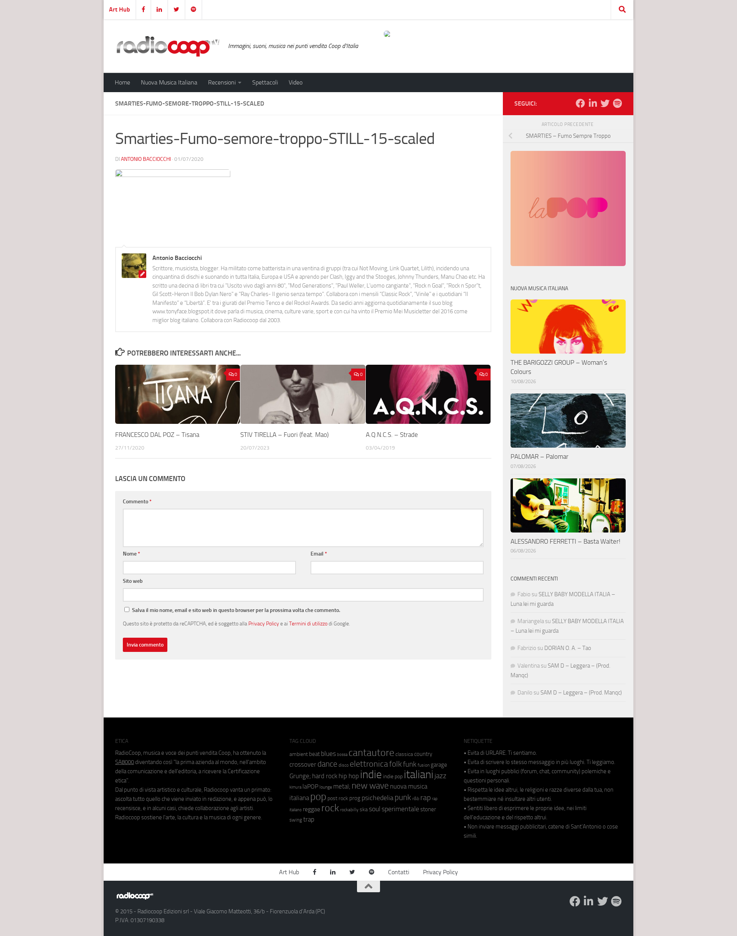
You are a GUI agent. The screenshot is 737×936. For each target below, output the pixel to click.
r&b (415, 798)
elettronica (369, 764)
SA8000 (124, 762)
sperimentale (400, 809)
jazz (440, 776)
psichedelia (377, 798)
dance (327, 764)
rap (425, 797)
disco (344, 765)
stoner (428, 809)
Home (122, 82)
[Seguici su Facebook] (580, 103)
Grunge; (300, 776)
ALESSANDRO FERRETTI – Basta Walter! (565, 541)
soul (374, 809)
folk (395, 764)
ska (364, 809)
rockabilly (349, 809)
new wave (370, 786)
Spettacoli (265, 82)
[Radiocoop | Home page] (167, 46)
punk (403, 797)
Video (295, 82)
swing (295, 820)
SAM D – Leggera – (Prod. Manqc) (581, 692)
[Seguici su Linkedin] (592, 103)
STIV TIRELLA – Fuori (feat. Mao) (285, 434)
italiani (418, 774)
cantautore (371, 753)
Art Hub (119, 9)
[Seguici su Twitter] (605, 103)
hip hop (349, 776)
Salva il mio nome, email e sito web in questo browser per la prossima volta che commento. (236, 610)
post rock (337, 798)
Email (319, 554)
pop (318, 796)
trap (308, 819)
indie (371, 774)
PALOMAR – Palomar (539, 456)
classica (404, 754)
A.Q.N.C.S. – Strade (392, 434)
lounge (325, 787)
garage (439, 764)
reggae (311, 809)
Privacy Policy (263, 623)
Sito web (133, 581)
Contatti (398, 872)
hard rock (324, 776)
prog (354, 798)
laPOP (310, 786)
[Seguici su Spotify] (617, 103)
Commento (137, 501)
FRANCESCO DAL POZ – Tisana (157, 434)
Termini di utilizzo (308, 623)
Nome (131, 554)
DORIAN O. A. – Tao (567, 648)
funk (409, 764)
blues (328, 753)
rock (330, 808)
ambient (298, 754)
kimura (295, 787)
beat (314, 754)
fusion (424, 765)
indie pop (393, 776)
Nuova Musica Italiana (169, 82)
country (423, 754)
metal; (341, 786)
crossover (302, 764)
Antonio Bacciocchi (146, 159)
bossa (342, 754)
